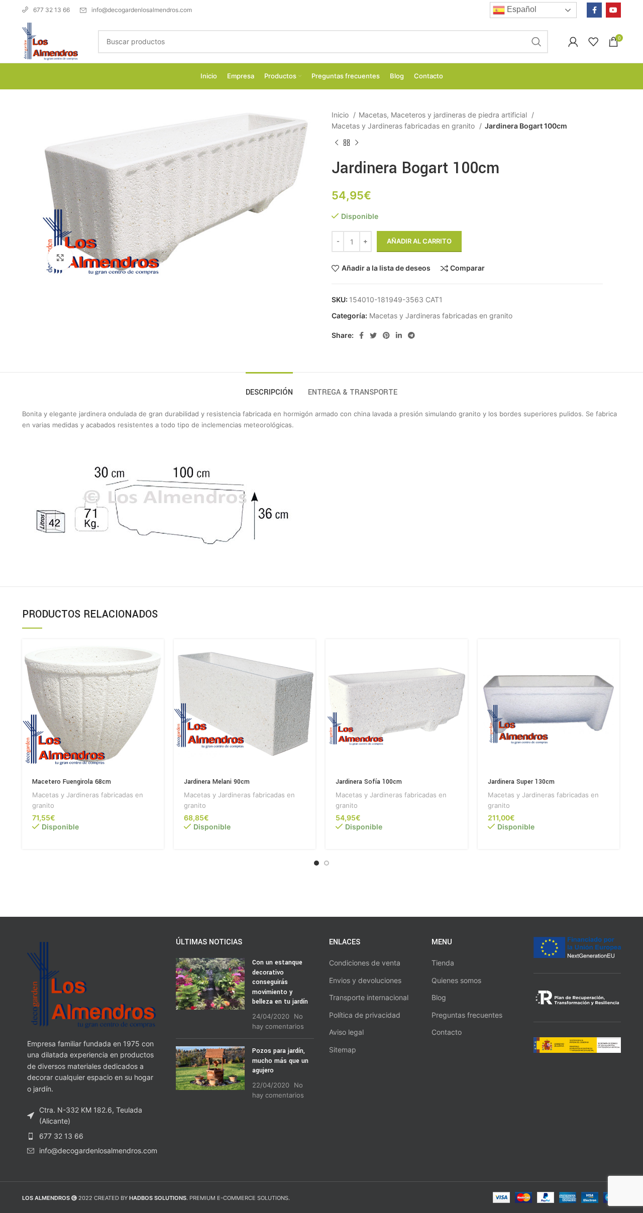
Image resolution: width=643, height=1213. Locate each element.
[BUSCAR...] (536, 41)
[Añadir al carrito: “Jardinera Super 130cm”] (611, 655)
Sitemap (342, 1049)
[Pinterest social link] (386, 335)
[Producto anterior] (337, 143)
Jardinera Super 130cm (521, 781)
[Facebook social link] (594, 10)
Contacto (447, 1032)
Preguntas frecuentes (467, 1015)
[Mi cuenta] (573, 42)
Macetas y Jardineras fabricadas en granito (404, 126)
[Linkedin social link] (399, 335)
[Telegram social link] (411, 335)
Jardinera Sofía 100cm (369, 781)
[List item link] (91, 1136)
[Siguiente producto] (357, 143)
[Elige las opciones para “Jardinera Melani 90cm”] (307, 655)
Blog (439, 997)
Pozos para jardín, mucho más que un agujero (280, 1060)
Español (521, 9)
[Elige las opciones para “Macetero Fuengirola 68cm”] (156, 655)
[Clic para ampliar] (60, 257)
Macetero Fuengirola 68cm (71, 781)
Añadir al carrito (419, 241)
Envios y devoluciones (365, 980)
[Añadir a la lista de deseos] (156, 700)
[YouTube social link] (613, 10)
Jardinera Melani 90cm (217, 781)
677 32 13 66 (51, 10)
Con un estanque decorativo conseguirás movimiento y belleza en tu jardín (280, 982)
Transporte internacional (368, 997)
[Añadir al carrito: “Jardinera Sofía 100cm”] (460, 655)
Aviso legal (346, 1032)
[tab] (269, 387)
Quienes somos (456, 980)
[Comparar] (156, 678)
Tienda (443, 962)
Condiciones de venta (364, 962)
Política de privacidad (364, 1015)
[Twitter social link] (373, 335)
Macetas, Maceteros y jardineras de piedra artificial (444, 114)
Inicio (341, 114)
